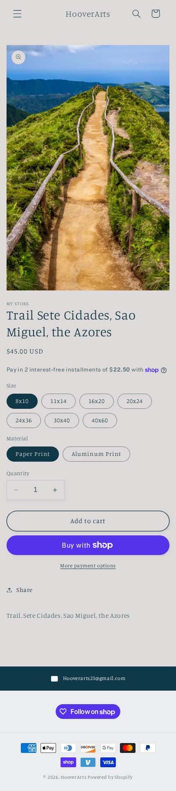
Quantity (18, 473)
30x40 (62, 420)
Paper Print (33, 453)
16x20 (96, 400)
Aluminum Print (96, 453)
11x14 (58, 400)
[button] (17, 13)
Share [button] (24, 589)
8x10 (22, 400)
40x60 (100, 420)
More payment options (88, 565)
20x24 (134, 400)
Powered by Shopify (110, 777)
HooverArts (73, 777)
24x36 (24, 420)
